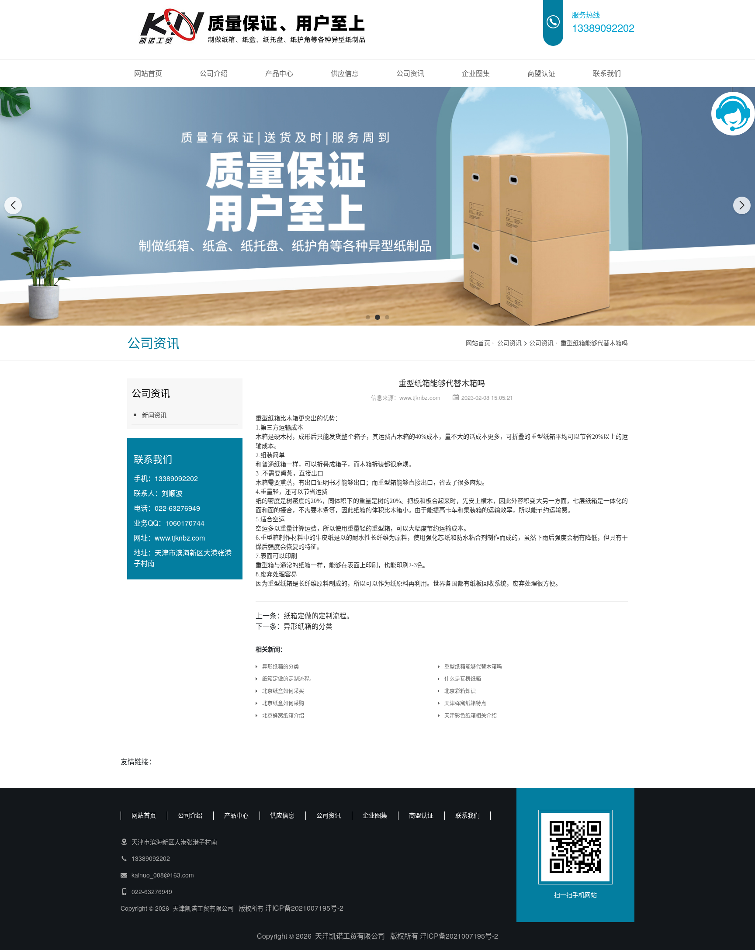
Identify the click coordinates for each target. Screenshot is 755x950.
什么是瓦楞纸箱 (462, 678)
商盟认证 (541, 73)
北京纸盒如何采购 (283, 703)
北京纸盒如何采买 (283, 690)
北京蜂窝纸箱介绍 (283, 715)
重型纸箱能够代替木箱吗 (594, 342)
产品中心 (279, 73)
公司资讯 (410, 73)
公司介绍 (214, 73)
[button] (368, 317)
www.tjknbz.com (180, 538)
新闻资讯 (154, 414)
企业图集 (476, 73)
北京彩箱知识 (460, 690)
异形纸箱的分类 (308, 626)
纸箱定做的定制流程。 (318, 615)
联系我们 (607, 73)
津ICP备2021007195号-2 (304, 908)
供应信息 (345, 73)
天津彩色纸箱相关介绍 (470, 715)
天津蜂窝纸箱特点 (465, 703)
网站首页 (148, 73)
